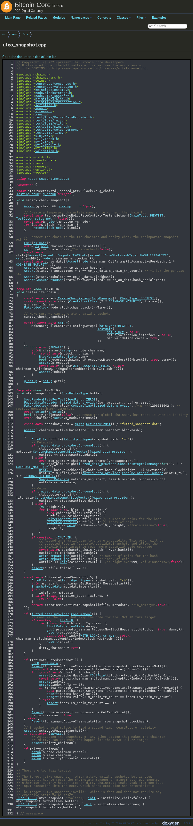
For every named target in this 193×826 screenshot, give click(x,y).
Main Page (12, 17)
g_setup (49, 194)
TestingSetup (27, 194)
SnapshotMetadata (54, 479)
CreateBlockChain (84, 301)
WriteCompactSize (62, 519)
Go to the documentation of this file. (29, 57)
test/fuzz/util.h (50, 123)
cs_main (40, 243)
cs (37, 246)
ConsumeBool (89, 445)
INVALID (57, 347)
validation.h (46, 151)
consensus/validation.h (56, 86)
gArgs (79, 424)
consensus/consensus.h (55, 83)
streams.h (43, 111)
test (14, 34)
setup (62, 323)
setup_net (43, 218)
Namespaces (80, 17)
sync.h (41, 114)
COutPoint (98, 675)
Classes (122, 17)
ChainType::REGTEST (146, 215)
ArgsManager (102, 298)
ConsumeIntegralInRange (139, 464)
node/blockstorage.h (53, 93)
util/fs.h (43, 142)
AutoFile (39, 439)
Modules (58, 17)
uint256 (45, 470)
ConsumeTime (81, 405)
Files (140, 17)
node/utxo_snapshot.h (54, 96)
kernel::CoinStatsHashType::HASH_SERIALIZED (129, 255)
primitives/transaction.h (57, 102)
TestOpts (23, 218)
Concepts (104, 17)
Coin (71, 525)
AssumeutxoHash (50, 280)
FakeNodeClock (36, 307)
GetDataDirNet (98, 424)
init (92, 798)
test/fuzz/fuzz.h (50, 120)
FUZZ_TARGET (26, 798)
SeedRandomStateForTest (44, 399)
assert (37, 568)
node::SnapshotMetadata (48, 178)
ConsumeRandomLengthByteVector (60, 451)
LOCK (28, 243)
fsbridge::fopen (78, 439)
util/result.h (47, 145)
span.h (41, 108)
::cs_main (100, 365)
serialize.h (45, 105)
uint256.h (43, 136)
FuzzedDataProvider (41, 402)
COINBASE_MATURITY (32, 264)
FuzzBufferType (75, 393)
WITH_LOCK (81, 365)
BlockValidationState (58, 356)
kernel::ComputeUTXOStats (65, 255)
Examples (159, 17)
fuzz (25, 34)
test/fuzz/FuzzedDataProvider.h (63, 117)
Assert (29, 206)
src (4, 34)
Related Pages (36, 17)
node (50, 221)
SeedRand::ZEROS (81, 399)
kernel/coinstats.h (52, 90)
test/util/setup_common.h (57, 129)
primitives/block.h (52, 99)
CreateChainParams (74, 298)
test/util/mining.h (52, 126)
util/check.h (46, 139)
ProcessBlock (43, 227)
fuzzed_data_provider (78, 402)
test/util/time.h (50, 132)
